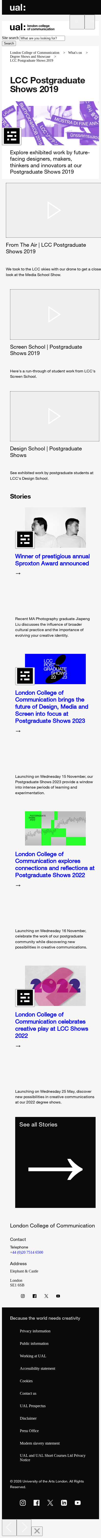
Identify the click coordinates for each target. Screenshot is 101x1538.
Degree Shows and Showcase (30, 56)
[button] (77, 22)
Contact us (28, 1393)
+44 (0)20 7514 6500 (26, 1252)
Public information (34, 1343)
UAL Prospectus (33, 1406)
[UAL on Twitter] (50, 1503)
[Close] (37, 1531)
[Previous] (9, 1527)
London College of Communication (34, 53)
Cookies (26, 1381)
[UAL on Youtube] (78, 1503)
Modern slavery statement (40, 1443)
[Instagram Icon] (23, 1297)
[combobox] (42, 38)
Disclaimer (28, 1418)
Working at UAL (33, 1356)
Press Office (29, 1431)
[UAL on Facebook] (36, 1503)
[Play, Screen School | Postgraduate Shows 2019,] (54, 314)
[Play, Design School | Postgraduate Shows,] (54, 416)
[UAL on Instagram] (23, 1503)
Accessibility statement (37, 1368)
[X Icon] (46, 1297)
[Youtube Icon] (58, 1297)
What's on (75, 53)
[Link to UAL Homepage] (17, 7)
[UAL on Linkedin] (64, 1503)
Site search (10, 38)
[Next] (24, 1527)
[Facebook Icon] (35, 1297)
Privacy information (35, 1331)
